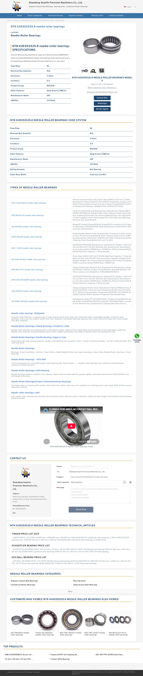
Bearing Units (97, 16)
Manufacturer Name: (20, 96)
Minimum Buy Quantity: (21, 71)
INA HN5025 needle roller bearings (26, 291)
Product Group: (17, 86)
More (70, 592)
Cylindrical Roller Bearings (119, 16)
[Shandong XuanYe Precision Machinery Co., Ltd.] (17, 6)
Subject (59, 477)
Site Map (28, 672)
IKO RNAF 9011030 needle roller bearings (29, 301)
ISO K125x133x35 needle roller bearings (28, 203)
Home (19, 16)
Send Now (81, 509)
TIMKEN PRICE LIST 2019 (25, 534)
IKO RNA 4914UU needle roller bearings (28, 259)
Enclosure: (15, 76)
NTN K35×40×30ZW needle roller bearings (29, 280)
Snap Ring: (15, 66)
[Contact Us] (137, 338)
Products (16, 20)
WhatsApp (102, 103)
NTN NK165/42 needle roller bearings (27, 215)
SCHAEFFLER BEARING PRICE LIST (102, 92)
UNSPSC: (15, 100)
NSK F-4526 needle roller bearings (26, 248)
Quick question (63, 482)
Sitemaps (36, 672)
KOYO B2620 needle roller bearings (26, 237)
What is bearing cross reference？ (102, 88)
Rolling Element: (17, 169)
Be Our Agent (102, 109)
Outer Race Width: (18, 175)
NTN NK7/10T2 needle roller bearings (27, 270)
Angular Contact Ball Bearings (78, 16)
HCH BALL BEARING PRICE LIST (29, 557)
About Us (10, 672)
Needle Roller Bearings (28, 20)
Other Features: (18, 91)
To (58, 472)
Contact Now (102, 98)
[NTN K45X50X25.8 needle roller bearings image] (102, 45)
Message (60, 488)
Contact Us (20, 672)
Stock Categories (35, 16)
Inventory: (15, 81)
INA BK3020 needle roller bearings (26, 227)
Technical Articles (55, 16)
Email (59, 467)
